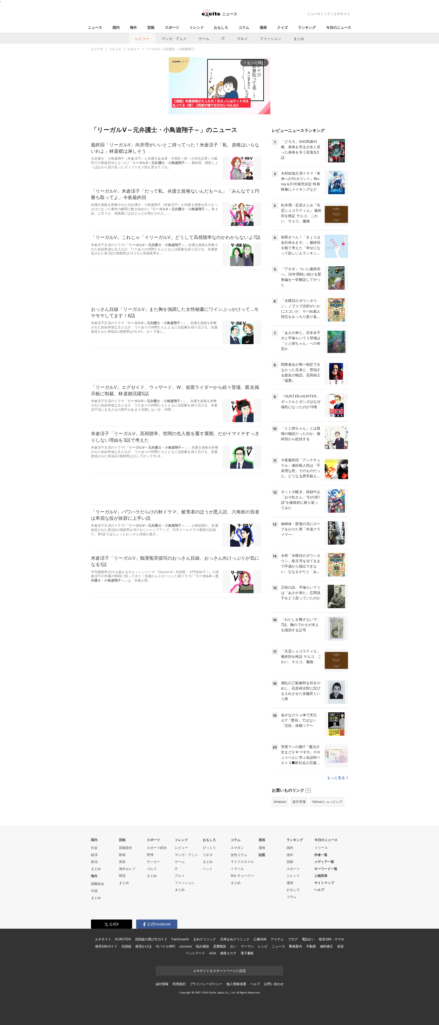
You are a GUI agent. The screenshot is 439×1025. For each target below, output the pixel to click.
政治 (94, 862)
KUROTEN (123, 939)
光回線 (126, 946)
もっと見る (336, 777)
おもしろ (221, 27)
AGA (212, 953)
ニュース (95, 27)
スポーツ (172, 27)
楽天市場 (299, 802)
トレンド (197, 27)
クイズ (282, 27)
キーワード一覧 (325, 869)
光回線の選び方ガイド (151, 939)
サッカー (153, 862)
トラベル (237, 869)
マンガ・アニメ (174, 38)
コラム (244, 27)
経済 (94, 855)
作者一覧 (320, 855)
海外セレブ (127, 869)
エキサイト (342, 14)
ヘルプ (319, 890)
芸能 (150, 27)
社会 (94, 848)
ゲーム (204, 38)
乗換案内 (295, 946)
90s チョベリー (242, 876)
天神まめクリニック (234, 939)
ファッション (270, 38)
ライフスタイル (242, 862)
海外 (133, 27)
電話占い (308, 939)
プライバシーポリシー (206, 984)
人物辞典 (320, 876)
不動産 (311, 946)
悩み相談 (202, 946)
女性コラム (239, 855)
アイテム (277, 939)
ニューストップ (318, 14)
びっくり (209, 848)
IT (223, 38)
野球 (150, 855)
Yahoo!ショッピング (327, 802)
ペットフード (195, 953)
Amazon (280, 802)
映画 (122, 855)
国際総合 (97, 884)
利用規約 (179, 984)
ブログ (293, 939)
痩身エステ (228, 953)
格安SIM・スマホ (331, 939)
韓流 (122, 876)
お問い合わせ (274, 984)
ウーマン (247, 946)
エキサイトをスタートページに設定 (219, 971)
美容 (340, 946)
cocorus (185, 946)
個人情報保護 (236, 984)
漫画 (263, 27)
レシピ (263, 946)
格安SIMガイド (106, 946)
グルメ (242, 38)
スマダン (237, 848)
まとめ (298, 38)
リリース (321, 848)
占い (233, 946)
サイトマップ (324, 883)
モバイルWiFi (165, 946)
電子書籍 (247, 953)
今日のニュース (338, 27)
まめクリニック (204, 939)
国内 (116, 27)
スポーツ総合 (157, 848)
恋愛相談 (219, 946)
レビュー (142, 38)
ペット (208, 869)
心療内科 (260, 939)
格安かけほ (143, 946)
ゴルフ (152, 869)
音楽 (122, 862)
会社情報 (161, 984)
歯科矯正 (326, 946)
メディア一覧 (324, 862)
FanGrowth (180, 939)
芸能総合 (125, 848)
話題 (262, 855)
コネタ (208, 855)
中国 (94, 891)
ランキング (307, 27)
